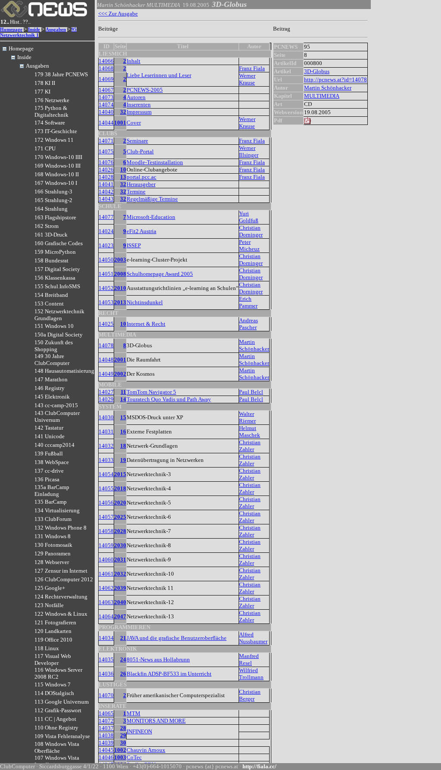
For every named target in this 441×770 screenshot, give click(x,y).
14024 (106, 231)
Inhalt (133, 61)
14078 (106, 345)
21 (123, 638)
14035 (106, 659)
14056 (106, 502)
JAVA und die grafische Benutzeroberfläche (177, 638)
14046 (106, 757)
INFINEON (139, 731)
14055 (106, 488)
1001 (120, 122)
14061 (106, 573)
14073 (106, 97)
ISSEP (134, 245)
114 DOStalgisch (54, 693)
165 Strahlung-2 (53, 200)
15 (123, 417)
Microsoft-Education (151, 217)
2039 (120, 588)
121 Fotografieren (55, 622)
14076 (106, 162)
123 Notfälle (49, 605)
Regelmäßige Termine (152, 199)
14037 (106, 728)
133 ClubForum (52, 519)
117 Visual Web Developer (52, 659)
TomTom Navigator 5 (151, 392)
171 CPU (45, 148)
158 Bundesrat (51, 260)
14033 (106, 460)
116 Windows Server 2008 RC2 (58, 673)
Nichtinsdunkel (145, 302)
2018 (120, 488)
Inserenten (139, 104)
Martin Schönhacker (254, 345)
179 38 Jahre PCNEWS (61, 74)
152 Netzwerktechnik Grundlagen (59, 314)
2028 (120, 531)
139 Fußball (48, 453)
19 (123, 460)
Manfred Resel (249, 659)
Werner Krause (247, 79)
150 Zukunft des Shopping (53, 345)
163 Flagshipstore (55, 217)
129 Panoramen (52, 553)
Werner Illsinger (248, 151)
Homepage (11, 29)
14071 (106, 140)
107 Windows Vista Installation (56, 761)
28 (123, 728)
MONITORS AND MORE (156, 720)
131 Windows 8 (52, 536)
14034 (106, 638)
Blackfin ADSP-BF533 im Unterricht (169, 673)
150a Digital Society (58, 334)
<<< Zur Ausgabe (118, 13)
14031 (106, 431)
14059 (106, 545)
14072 (106, 720)
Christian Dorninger (251, 231)
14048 (106, 359)
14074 (106, 104)
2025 (120, 517)
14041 (106, 184)
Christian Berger (250, 695)
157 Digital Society (57, 269)
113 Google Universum (61, 701)
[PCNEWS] (44, 15)
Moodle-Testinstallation (155, 162)
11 (123, 392)
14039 (106, 742)
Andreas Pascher (248, 323)
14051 (106, 274)
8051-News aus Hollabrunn (158, 659)
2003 (120, 259)
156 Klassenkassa (54, 277)
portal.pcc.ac (141, 177)
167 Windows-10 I (55, 183)
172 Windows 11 (54, 140)
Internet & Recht (146, 324)
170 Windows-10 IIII (58, 157)
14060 (106, 559)
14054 (106, 474)
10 (123, 169)
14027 (106, 392)
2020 (120, 502)
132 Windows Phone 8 (60, 527)
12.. (4, 22)
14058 (106, 531)
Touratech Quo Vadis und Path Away (169, 399)
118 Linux (46, 648)
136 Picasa (46, 479)
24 (123, 659)
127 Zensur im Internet (60, 570)
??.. (27, 22)
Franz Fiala (252, 68)
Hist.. (16, 22)
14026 (106, 169)
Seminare (137, 140)
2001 (120, 359)
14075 (106, 151)
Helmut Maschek (249, 431)
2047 (120, 616)
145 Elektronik (52, 396)
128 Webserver (51, 562)
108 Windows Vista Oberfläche (56, 747)
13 (123, 177)
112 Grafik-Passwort (57, 710)
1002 (120, 750)
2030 (120, 545)
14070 (106, 695)
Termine (136, 191)
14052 (106, 288)
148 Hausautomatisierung (64, 371)
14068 (106, 68)
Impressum (139, 112)
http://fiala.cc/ (259, 766)
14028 (106, 177)
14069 (106, 79)
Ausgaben (56, 29)
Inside (34, 29)
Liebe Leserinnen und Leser (159, 75)
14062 (106, 588)
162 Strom (46, 226)
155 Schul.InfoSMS (57, 286)
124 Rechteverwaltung (60, 596)
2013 (120, 302)
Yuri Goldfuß (248, 217)
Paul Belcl (251, 392)
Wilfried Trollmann (251, 673)
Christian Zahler (250, 445)
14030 (106, 417)
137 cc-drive (49, 471)
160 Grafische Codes (58, 243)
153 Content (49, 303)
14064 (106, 616)
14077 (106, 217)
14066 (106, 61)
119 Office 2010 (53, 639)
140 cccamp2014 (54, 445)
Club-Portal (140, 151)
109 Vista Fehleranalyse (62, 736)
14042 (106, 191)
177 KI (42, 91)
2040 (120, 602)
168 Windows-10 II (56, 174)
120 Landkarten (52, 631)
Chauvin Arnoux (146, 750)
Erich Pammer (248, 302)
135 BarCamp (50, 502)
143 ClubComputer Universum (57, 416)
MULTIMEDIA (321, 96)
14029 (106, 399)
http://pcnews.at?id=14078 (335, 79)
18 (123, 446)
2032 (120, 573)
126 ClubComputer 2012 (63, 579)
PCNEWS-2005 (145, 90)
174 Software (49, 122)
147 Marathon (51, 379)
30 (123, 742)
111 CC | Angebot (55, 719)
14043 (106, 199)
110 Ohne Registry (56, 727)
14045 (106, 750)
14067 (106, 90)
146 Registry (49, 388)
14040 (106, 112)
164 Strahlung (51, 209)
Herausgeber (141, 184)
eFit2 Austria (141, 231)
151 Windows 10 (54, 326)
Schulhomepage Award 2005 (160, 274)
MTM (133, 713)
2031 (120, 559)
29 (123, 735)
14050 (106, 259)
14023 (106, 245)
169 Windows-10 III (57, 165)
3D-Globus (316, 71)
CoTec (134, 757)
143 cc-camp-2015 (56, 405)
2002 (120, 374)
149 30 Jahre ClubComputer (51, 359)
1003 (120, 757)
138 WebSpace (51, 462)
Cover (134, 122)
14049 (106, 374)
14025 (106, 324)
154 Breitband (51, 295)
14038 (106, 735)
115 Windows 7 (52, 684)
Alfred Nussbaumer (253, 638)
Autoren (136, 97)
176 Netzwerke (51, 100)
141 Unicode (49, 436)
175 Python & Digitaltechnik (51, 111)
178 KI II (44, 83)
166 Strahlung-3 (53, 191)
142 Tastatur (48, 427)
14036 (106, 673)
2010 (120, 288)
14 (123, 399)
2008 (120, 274)
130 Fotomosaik (53, 545)
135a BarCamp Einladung (51, 490)
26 (123, 673)
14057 (106, 517)
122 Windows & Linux (60, 614)
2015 (120, 474)
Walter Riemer (247, 417)
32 (123, 112)
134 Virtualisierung (57, 510)
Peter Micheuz (249, 245)
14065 (106, 713)
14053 (106, 302)
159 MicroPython (55, 252)
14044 (106, 122)
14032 (106, 446)
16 (123, 431)
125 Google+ (49, 588)
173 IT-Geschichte (55, 131)
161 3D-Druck (51, 234)
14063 (106, 602)
